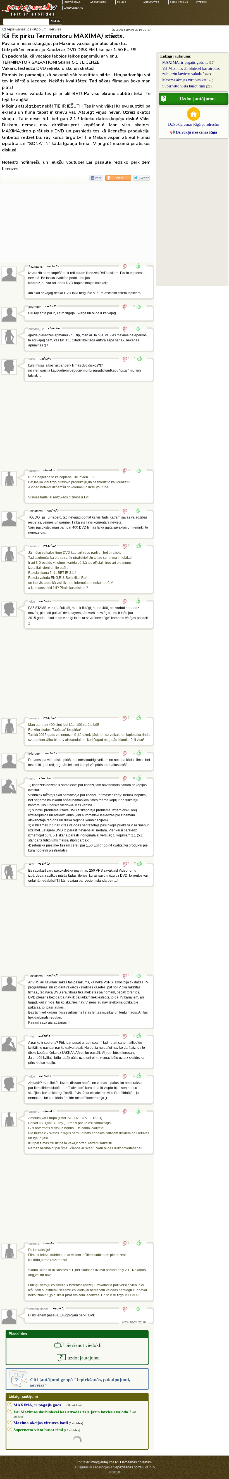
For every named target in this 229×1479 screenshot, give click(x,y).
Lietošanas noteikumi (136, 1462)
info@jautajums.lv (104, 1462)
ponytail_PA (36, 328)
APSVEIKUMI (98, 2)
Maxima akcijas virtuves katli (185, 80)
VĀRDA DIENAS (73, 7)
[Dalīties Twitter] (141, 178)
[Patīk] (136, 266)
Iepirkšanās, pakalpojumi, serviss (34, 29)
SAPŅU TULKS (179, 2)
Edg (31, 1036)
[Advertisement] (77, 223)
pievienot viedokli (83, 1345)
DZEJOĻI (201, 2)
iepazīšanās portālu (129, 1467)
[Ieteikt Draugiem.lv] (118, 178)
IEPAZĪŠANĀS (72, 2)
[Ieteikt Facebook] (96, 178)
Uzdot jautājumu (197, 98)
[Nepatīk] (126, 266)
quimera (129, 30)
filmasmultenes (38, 1309)
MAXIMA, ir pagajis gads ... (185, 62)
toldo (31, 359)
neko (31, 778)
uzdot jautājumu (84, 1358)
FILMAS (121, 2)
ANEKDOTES (151, 2)
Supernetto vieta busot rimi (183, 86)
